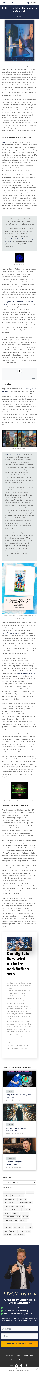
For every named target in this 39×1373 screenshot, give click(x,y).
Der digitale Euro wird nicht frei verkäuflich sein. (18, 963)
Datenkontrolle (17, 1195)
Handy (15, 1213)
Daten (6, 1195)
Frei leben (27, 1210)
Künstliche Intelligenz (12, 1217)
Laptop (25, 1217)
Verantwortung (24, 1231)
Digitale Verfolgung (25, 1203)
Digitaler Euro (9, 1203)
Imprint (18, 1355)
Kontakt (13, 1360)
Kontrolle (24, 1213)
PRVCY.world (7, 3)
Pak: (6, 487)
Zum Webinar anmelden (19, 1344)
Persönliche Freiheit (11, 1224)
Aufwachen (8, 1192)
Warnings (7, 1235)
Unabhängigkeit (10, 1231)
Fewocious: (8, 533)
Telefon (28, 1227)
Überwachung (19, 1235)
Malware (23, 1220)
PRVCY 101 (7, 1227)
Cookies (30, 1192)
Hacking (7, 1213)
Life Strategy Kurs (10, 1220)
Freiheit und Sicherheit (12, 1210)
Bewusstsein (20, 1192)
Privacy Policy (8, 1355)
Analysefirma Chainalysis (10, 633)
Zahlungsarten (24, 1360)
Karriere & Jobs (29, 1355)
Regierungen (18, 1227)
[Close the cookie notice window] (36, 1369)
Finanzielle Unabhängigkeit (13, 1206)
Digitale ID (22, 1199)
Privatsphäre (26, 1224)
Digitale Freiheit (10, 1199)
